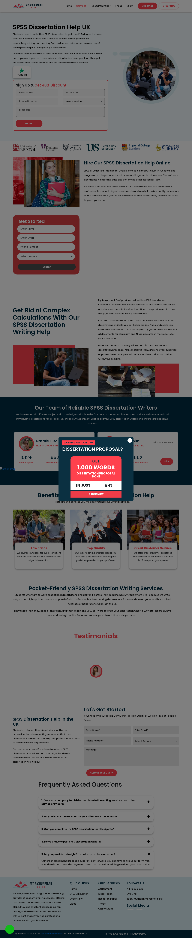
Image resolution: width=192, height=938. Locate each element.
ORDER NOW (96, 494)
